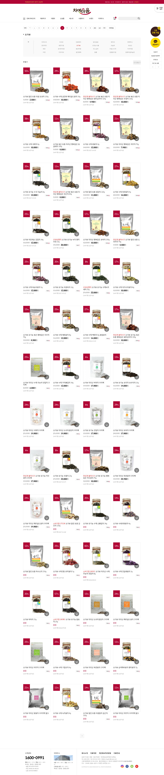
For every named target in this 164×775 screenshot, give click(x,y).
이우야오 (61, 52)
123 (100, 28)
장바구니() (125, 2)
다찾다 (159, 9)
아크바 (61, 42)
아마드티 (44, 42)
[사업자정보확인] (127, 761)
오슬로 (113, 45)
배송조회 (131, 2)
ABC (95, 28)
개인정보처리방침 (105, 753)
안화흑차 (78, 42)
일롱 (95, 52)
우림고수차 (113, 49)
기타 (104, 28)
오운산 (130, 45)
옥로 (44, 49)
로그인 (112, 2)
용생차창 (78, 49)
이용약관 (93, 753)
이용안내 (117, 753)
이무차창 (130, 49)
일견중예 (78, 52)
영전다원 (61, 45)
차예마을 (111, 28)
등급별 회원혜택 (155, 55)
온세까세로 (61, 49)
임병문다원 (113, 52)
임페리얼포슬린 (130, 52)
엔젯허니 (130, 42)
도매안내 (155, 59)
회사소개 (85, 753)
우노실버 (95, 49)
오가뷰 (78, 45)
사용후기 (155, 52)
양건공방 (95, 42)
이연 (44, 52)
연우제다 (44, 45)
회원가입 (107, 2)
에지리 (113, 42)
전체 (25, 28)
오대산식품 (95, 45)
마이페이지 (118, 2)
